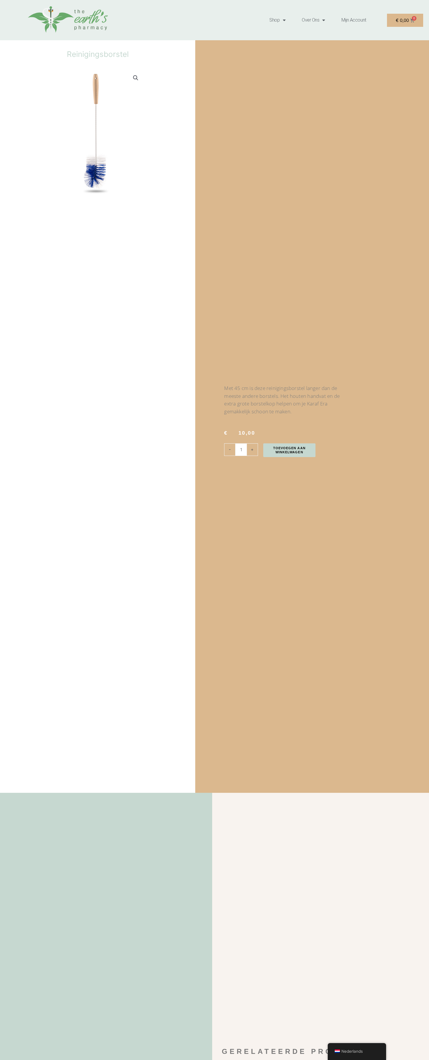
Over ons (310, 20)
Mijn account (353, 20)
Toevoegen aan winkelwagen (289, 450)
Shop (274, 20)
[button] (135, 78)
